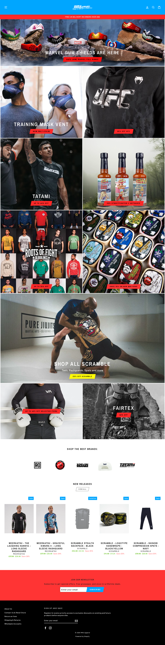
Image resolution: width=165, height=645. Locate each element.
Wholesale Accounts (12, 624)
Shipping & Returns (12, 620)
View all (82, 489)
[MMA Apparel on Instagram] (50, 628)
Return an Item (10, 616)
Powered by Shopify (82, 636)
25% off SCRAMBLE (82, 376)
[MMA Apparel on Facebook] (45, 628)
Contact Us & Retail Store (15, 613)
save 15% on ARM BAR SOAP (124, 286)
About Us (8, 609)
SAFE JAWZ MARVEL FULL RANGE (82, 59)
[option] (82, 17)
